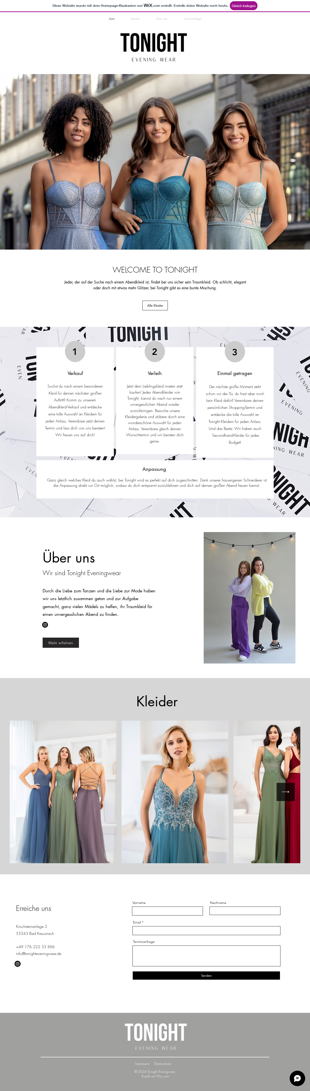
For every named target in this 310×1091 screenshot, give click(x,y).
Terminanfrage (144, 941)
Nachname (218, 902)
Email (137, 922)
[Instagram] (45, 625)
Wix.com (162, 1076)
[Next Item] (286, 792)
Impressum (142, 1063)
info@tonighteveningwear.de (38, 953)
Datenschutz (162, 1063)
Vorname (139, 902)
